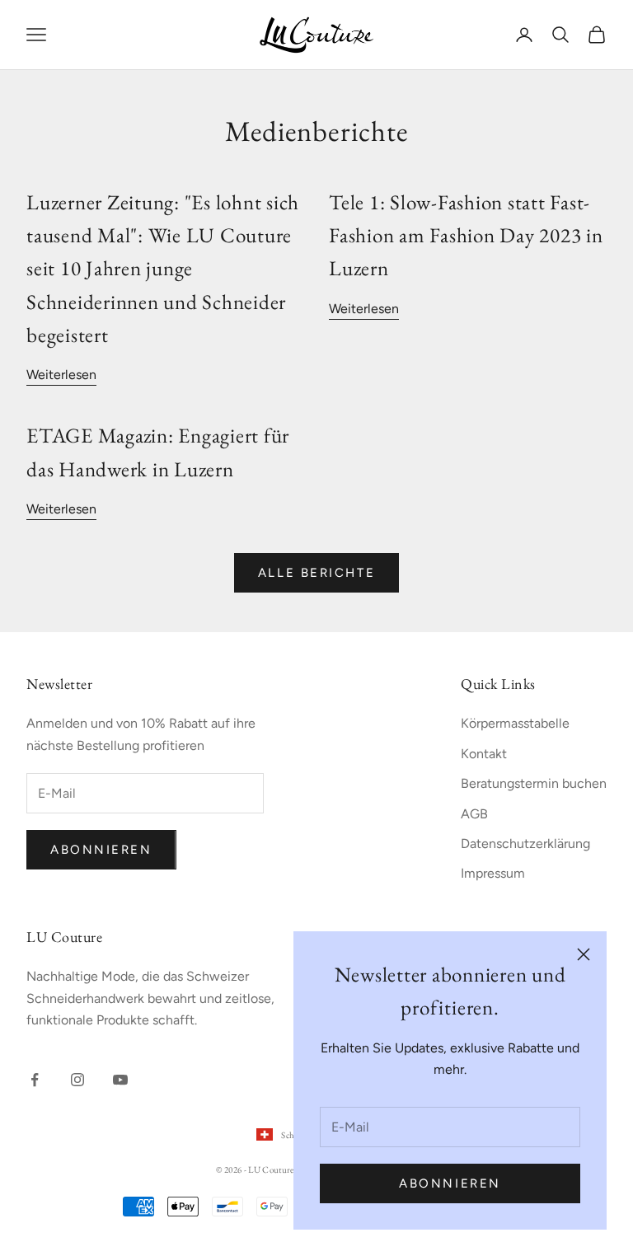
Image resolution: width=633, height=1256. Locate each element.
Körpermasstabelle (515, 723)
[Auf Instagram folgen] (77, 1079)
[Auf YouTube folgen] (120, 1079)
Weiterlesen (61, 374)
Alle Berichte (316, 572)
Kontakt (484, 754)
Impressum (493, 873)
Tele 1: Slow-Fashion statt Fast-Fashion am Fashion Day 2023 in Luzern (466, 235)
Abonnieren (450, 1183)
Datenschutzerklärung (525, 843)
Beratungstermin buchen (534, 783)
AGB (474, 814)
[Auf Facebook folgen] (34, 1079)
